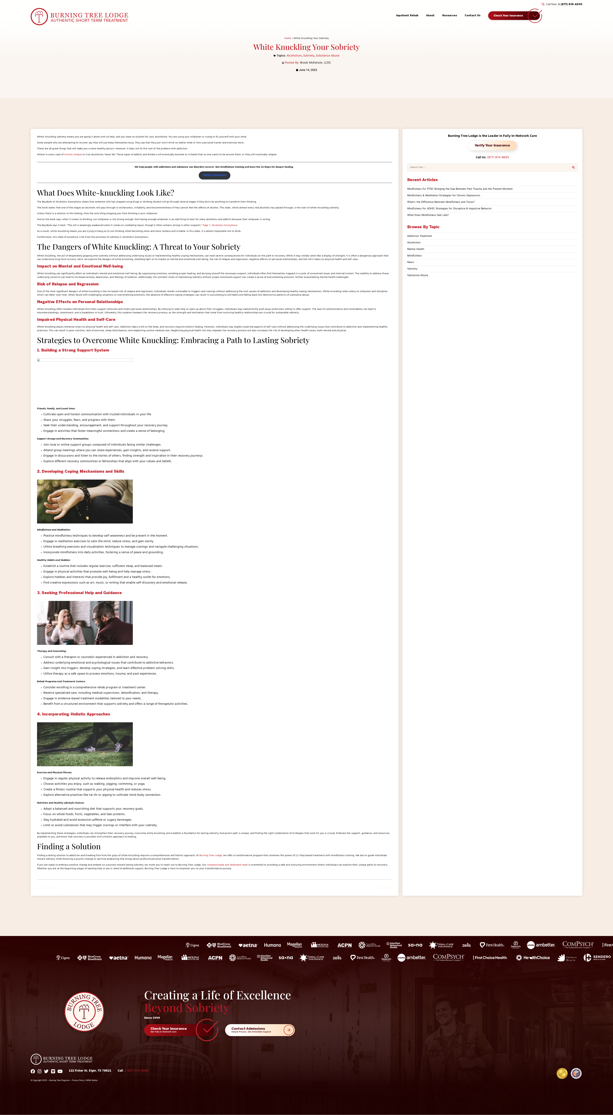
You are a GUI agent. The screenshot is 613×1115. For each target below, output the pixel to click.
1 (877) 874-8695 (570, 4)
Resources (449, 15)
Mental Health (415, 249)
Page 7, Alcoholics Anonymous (220, 225)
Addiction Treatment (419, 236)
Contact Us (473, 15)
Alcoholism (294, 55)
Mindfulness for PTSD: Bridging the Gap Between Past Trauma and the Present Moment (460, 189)
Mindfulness (414, 256)
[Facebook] (33, 1073)
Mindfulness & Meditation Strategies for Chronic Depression (443, 195)
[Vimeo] (53, 1073)
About (430, 15)
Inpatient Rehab (407, 15)
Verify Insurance (214, 175)
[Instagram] (40, 1073)
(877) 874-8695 (498, 157)
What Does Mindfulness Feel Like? (428, 215)
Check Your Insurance (508, 16)
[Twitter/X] (46, 1073)
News (410, 262)
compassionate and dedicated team (227, 865)
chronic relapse (73, 154)
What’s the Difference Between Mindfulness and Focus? (441, 202)
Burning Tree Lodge (210, 855)
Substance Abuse (328, 55)
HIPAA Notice (92, 1080)
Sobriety (309, 55)
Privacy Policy (78, 1080)
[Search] (573, 167)
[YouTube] (60, 1073)
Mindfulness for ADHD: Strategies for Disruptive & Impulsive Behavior (449, 208)
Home (287, 38)
